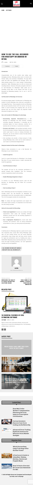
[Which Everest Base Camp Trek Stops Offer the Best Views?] (7, 447)
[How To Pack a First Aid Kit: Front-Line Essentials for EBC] (7, 466)
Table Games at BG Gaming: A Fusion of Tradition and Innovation (25, 282)
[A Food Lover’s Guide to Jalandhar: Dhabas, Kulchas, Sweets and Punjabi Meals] (7, 455)
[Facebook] (6, 480)
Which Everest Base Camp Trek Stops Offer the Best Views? (16, 347)
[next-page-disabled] (5, 329)
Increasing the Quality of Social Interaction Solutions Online (8, 281)
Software (9, 10)
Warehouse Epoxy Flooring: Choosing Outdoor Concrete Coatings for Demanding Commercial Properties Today (16, 381)
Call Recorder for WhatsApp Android (11, 248)
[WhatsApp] (23, 480)
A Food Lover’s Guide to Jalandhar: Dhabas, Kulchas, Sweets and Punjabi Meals (21, 458)
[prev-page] (2, 329)
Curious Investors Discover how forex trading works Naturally (21, 423)
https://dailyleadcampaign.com (16, 270)
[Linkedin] (13, 480)
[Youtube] (27, 480)
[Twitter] (20, 480)
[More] (21, 66)
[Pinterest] (16, 480)
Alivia (6, 62)
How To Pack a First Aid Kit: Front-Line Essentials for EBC (21, 467)
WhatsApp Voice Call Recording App (11, 249)
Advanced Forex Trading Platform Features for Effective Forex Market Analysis (21, 432)
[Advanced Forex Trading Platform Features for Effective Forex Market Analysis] (7, 430)
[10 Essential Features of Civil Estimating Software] (16, 303)
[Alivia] (3, 62)
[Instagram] (9, 480)
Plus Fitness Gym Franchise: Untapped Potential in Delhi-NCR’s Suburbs (16, 364)
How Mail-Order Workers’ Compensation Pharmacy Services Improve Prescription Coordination (21, 412)
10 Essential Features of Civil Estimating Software (13, 316)
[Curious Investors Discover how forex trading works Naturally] (7, 421)
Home (3, 10)
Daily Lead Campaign (17, 476)
